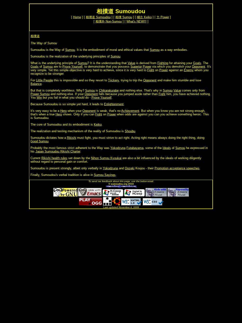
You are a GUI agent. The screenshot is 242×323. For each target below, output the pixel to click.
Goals (197, 63)
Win (39, 97)
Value (131, 63)
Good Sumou (39, 141)
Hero (63, 111)
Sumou (70, 50)
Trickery (113, 80)
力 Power (162, 17)
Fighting (162, 63)
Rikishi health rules (54, 158)
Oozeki (129, 168)
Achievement (130, 111)
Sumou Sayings (105, 175)
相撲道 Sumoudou (98, 17)
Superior (136, 66)
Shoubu (130, 131)
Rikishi (71, 138)
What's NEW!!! (136, 21)
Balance (36, 84)
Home (77, 17)
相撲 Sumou (123, 17)
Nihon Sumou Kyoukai (106, 158)
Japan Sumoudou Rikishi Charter (57, 151)
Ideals (167, 148)
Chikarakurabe (109, 90)
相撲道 (35, 36)
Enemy (189, 70)
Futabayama (134, 148)
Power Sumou (40, 94)
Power (147, 66)
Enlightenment (114, 104)
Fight (150, 70)
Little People (44, 80)
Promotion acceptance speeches (177, 168)
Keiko (98, 124)
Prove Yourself (72, 66)
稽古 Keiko (144, 17)
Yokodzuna (117, 148)
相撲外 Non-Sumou (108, 21)
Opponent (198, 66)
